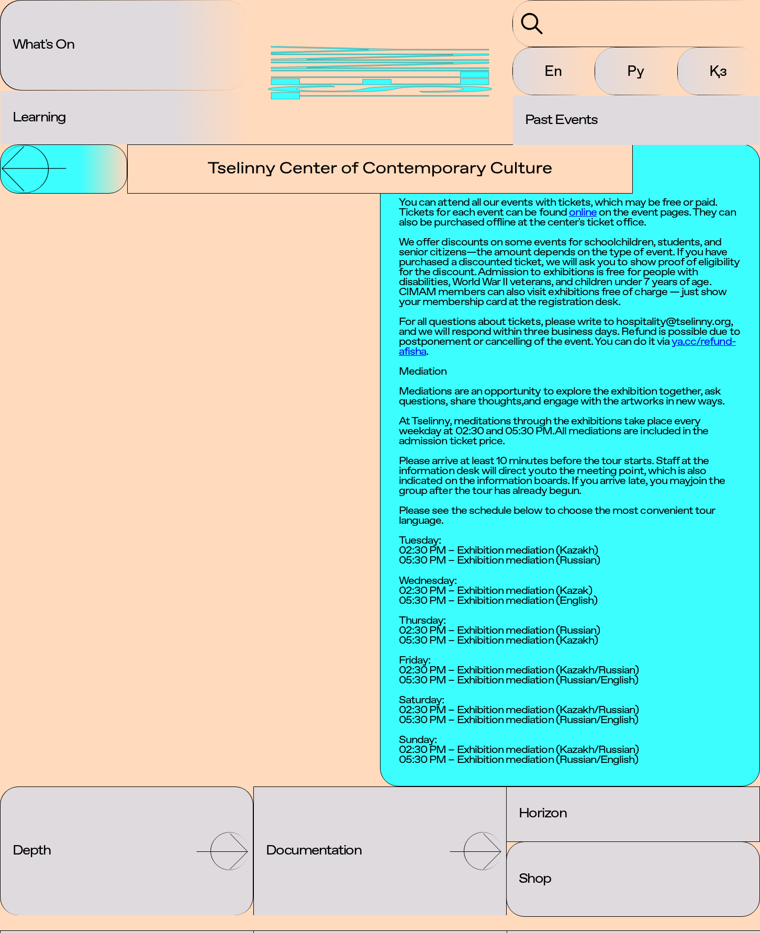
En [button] (553, 71)
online (583, 212)
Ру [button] (635, 71)
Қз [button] (718, 71)
